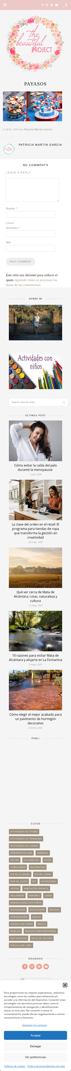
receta (41, 924)
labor (48, 895)
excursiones (48, 881)
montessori (37, 909)
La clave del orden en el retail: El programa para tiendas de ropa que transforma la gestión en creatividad (35, 531)
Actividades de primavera (26, 838)
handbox (34, 895)
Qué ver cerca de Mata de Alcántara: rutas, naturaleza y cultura (35, 596)
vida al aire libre (21, 945)
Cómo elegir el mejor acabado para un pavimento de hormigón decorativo (35, 718)
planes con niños (21, 924)
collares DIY (31, 860)
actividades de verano (24, 845)
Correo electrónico (13, 225)
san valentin (18, 938)
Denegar (35, 1046)
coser (47, 860)
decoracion (37, 867)
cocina (14, 860)
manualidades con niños (25, 902)
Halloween (17, 895)
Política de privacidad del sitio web (46, 1066)
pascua (37, 916)
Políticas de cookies (14, 1066)
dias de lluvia (18, 881)
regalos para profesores (40, 931)
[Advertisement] (35, 779)
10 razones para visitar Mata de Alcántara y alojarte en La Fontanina (35, 657)
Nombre (11, 208)
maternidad (17, 909)
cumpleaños (17, 867)
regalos (15, 931)
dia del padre (43, 874)
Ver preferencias (35, 1057)
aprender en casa (21, 852)
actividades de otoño (24, 831)
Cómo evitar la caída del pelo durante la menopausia (35, 467)
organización (19, 916)
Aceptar (36, 1035)
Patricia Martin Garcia (38, 129)
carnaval (42, 852)
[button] (65, 985)
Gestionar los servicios (34, 1025)
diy (34, 881)
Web (8, 242)
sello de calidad (42, 938)
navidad (54, 909)
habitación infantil (36, 888)
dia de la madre (20, 874)
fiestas (14, 888)
